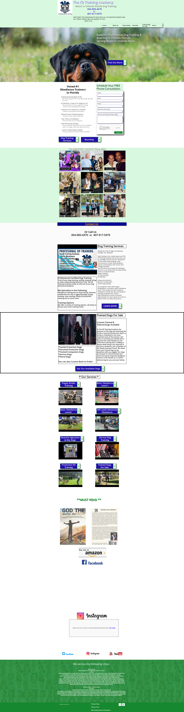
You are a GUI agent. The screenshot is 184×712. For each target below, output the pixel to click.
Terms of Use (95, 707)
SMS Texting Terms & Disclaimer (100, 710)
